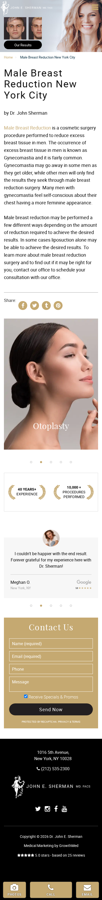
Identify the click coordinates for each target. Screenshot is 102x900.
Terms (76, 721)
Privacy (64, 721)
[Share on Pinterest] (58, 305)
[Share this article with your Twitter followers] (34, 305)
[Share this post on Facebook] (23, 305)
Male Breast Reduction (27, 128)
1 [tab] (31, 462)
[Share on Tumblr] (46, 305)
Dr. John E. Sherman (26, 8)
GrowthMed (68, 845)
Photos (14, 894)
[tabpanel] (51, 387)
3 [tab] (51, 462)
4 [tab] (61, 462)
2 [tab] (41, 462)
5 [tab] (71, 462)
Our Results (23, 45)
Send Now (51, 709)
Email (87, 894)
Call (51, 894)
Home (8, 57)
